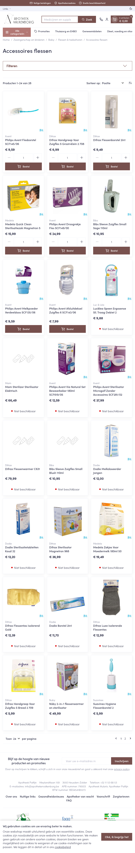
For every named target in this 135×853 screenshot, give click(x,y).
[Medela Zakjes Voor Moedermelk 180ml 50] (111, 519)
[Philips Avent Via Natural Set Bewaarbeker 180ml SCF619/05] (67, 358)
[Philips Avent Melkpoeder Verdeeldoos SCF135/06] (23, 280)
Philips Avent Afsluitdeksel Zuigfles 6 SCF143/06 (65, 310)
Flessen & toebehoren (70, 39)
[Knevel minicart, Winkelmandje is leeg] (114, 19)
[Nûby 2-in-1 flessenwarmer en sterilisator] (67, 675)
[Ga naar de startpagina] (20, 19)
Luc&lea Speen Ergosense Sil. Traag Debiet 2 (109, 310)
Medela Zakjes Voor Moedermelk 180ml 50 (107, 549)
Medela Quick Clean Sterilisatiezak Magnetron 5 (22, 226)
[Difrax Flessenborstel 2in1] (111, 111)
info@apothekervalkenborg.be (42, 786)
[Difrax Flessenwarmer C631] (23, 440)
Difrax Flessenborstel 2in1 (109, 140)
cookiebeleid (63, 847)
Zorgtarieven (121, 796)
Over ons (11, 796)
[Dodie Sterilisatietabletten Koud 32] (23, 519)
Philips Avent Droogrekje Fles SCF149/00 (65, 226)
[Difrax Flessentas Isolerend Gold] (23, 597)
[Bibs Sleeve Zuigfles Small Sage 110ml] (111, 196)
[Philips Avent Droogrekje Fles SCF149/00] (67, 196)
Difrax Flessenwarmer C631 (22, 469)
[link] (116, 738)
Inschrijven (121, 761)
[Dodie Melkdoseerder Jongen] (111, 440)
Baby (51, 39)
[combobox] (59, 19)
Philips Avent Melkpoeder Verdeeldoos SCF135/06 (21, 310)
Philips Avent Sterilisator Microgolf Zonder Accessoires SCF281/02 (108, 390)
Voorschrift (103, 796)
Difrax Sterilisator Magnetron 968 (60, 549)
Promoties (44, 31)
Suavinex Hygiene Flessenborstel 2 (104, 705)
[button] (67, 66)
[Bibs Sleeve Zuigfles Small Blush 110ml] (67, 440)
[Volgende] (129, 738)
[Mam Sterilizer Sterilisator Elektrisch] (23, 358)
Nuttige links (28, 796)
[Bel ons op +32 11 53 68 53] (101, 19)
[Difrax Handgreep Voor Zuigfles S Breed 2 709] (23, 675)
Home (6, 39)
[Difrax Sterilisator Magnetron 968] (67, 519)
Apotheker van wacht (80, 796)
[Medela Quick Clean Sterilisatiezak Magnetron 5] (23, 196)
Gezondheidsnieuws (51, 796)
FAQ (69, 800)
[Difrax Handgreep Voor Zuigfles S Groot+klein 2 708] (67, 111)
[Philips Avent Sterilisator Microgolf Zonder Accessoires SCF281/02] (111, 358)
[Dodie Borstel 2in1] (67, 597)
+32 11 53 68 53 (109, 782)
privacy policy (121, 769)
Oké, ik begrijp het (116, 837)
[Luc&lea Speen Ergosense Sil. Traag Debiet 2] (111, 280)
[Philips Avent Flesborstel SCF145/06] (23, 111)
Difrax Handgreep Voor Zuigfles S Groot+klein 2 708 (66, 142)
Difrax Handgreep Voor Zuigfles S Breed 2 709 (20, 705)
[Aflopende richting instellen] (130, 83)
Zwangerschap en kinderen (29, 39)
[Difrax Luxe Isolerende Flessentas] (111, 597)
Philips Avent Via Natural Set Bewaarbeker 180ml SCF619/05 (67, 390)
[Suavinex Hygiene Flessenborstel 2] (111, 675)
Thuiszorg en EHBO (66, 31)
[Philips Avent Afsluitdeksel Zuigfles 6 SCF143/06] (67, 280)
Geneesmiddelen (92, 31)
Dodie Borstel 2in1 (60, 625)
